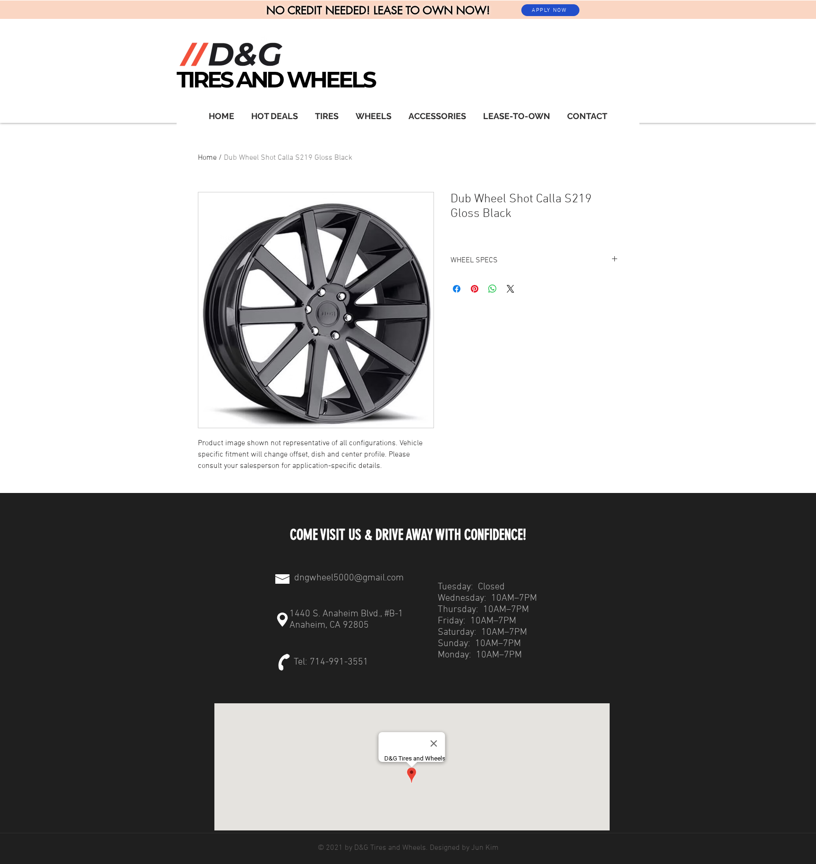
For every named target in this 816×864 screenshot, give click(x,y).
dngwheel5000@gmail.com (349, 578)
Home (207, 158)
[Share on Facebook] (456, 288)
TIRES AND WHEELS (275, 79)
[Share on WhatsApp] (492, 288)
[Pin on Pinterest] (474, 288)
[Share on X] (510, 288)
